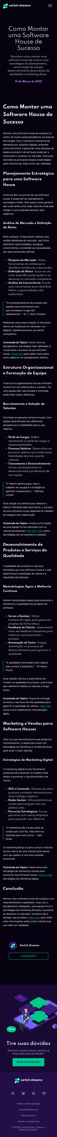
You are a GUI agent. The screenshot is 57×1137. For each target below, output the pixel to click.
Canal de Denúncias (28, 1110)
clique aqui (34, 917)
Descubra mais (34, 530)
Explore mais (45, 875)
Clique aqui (17, 353)
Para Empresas (28, 1116)
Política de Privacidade (28, 1104)
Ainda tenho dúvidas (28, 1062)
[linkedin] (23, 1093)
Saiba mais (45, 706)
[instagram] (13, 1093)
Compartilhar (28, 956)
